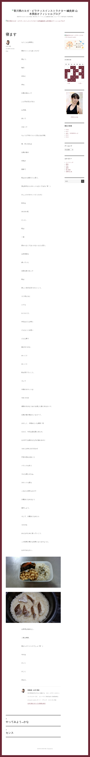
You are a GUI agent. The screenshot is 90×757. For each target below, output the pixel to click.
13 (82, 70)
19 (80, 74)
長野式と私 (69, 171)
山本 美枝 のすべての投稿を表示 (37, 703)
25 (77, 77)
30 (71, 80)
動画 (67, 164)
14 (66, 74)
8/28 (67, 129)
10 (74, 70)
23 (71, 77)
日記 (7, 51)
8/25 (67, 135)
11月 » (80, 83)
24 (74, 77)
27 (82, 77)
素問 (67, 168)
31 (74, 80)
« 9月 (68, 83)
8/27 (67, 131)
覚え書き (68, 169)
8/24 (67, 137)
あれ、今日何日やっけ (72, 133)
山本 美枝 (8, 46)
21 (66, 77)
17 (74, 74)
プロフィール (74, 117)
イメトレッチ (69, 162)
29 (69, 80)
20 (82, 74)
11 (77, 70)
